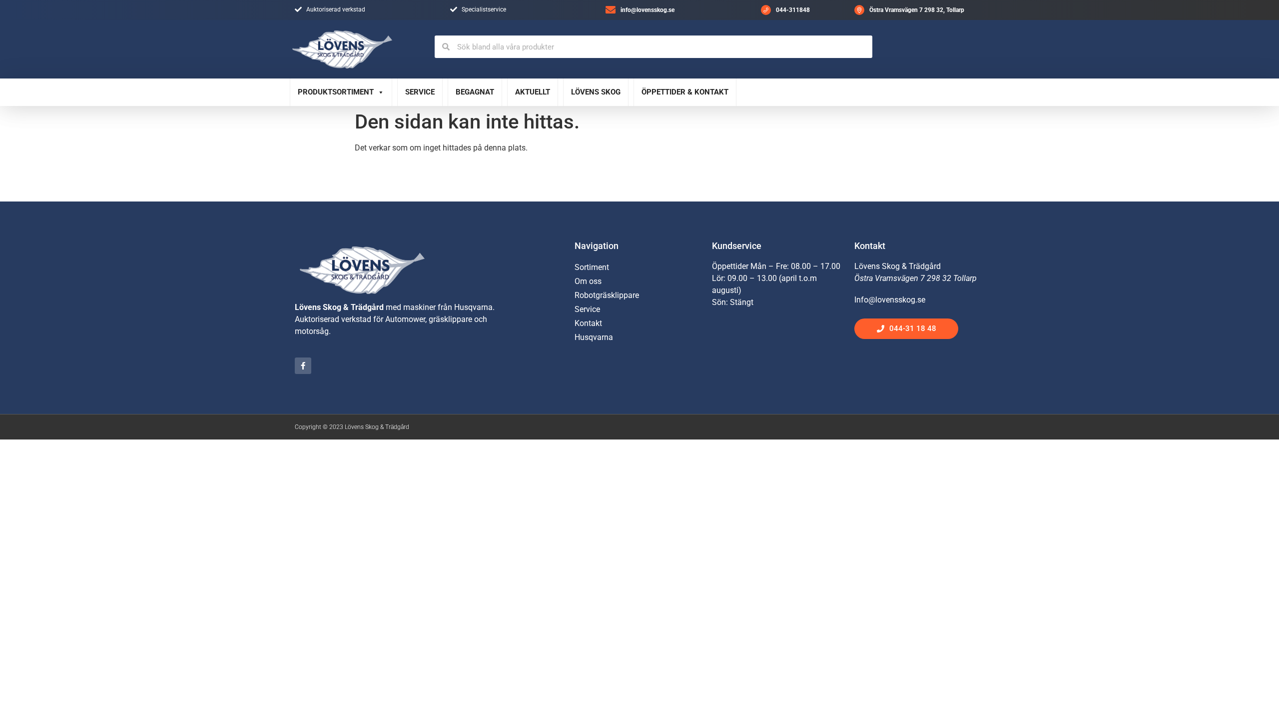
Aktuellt (532, 92)
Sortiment (592, 267)
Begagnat (475, 92)
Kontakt (588, 323)
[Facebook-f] (303, 366)
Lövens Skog (596, 92)
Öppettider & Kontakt (684, 92)
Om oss (588, 281)
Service (420, 92)
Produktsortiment (336, 92)
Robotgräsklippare (607, 295)
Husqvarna (594, 337)
